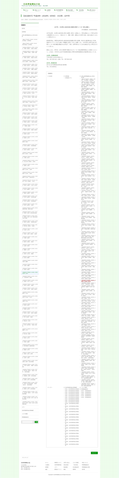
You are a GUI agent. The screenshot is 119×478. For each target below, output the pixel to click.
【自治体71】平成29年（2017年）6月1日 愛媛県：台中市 (88, 324)
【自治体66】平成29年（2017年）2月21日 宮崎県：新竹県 (88, 309)
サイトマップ (25, 457)
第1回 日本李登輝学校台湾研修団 (72, 389)
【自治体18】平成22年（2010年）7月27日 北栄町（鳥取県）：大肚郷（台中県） (88, 149)
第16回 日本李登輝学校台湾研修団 (72, 420)
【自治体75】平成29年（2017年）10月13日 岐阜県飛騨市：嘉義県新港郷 (88, 336)
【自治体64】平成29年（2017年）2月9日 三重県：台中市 (88, 303)
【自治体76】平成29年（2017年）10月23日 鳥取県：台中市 (88, 339)
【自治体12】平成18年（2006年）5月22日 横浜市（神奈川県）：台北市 (88, 127)
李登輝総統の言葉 (86, 467)
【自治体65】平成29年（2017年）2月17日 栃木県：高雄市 (88, 306)
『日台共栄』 (76, 464)
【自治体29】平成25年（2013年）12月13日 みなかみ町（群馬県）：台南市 (88, 185)
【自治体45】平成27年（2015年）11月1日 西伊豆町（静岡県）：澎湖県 (88, 244)
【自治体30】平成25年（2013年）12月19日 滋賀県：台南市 (88, 188)
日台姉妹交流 (76, 467)
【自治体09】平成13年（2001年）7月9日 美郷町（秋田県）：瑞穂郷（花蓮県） (88, 116)
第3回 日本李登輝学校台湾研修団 (72, 392)
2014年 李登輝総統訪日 (86, 395)
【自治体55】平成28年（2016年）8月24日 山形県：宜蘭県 (88, 275)
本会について (85, 462)
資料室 (74, 469)
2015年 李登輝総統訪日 (86, 397)
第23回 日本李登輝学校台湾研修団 (72, 439)
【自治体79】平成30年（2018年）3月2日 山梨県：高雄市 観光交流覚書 (88, 349)
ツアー (50, 387)
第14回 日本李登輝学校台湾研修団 (72, 415)
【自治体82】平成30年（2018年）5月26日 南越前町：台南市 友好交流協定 (88, 360)
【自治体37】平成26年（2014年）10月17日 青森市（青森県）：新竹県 (88, 213)
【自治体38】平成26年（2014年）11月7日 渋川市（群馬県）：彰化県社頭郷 (88, 217)
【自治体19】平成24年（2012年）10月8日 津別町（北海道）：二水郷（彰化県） (88, 153)
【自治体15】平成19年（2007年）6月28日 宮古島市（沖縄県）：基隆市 (88, 139)
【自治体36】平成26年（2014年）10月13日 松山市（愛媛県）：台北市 (88, 209)
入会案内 (47, 464)
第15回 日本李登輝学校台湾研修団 (72, 418)
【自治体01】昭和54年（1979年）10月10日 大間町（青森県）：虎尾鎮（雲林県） (88, 85)
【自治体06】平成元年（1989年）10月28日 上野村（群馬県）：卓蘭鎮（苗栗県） (88, 104)
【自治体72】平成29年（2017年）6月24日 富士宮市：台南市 (88, 327)
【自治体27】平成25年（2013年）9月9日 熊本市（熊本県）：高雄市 (88, 179)
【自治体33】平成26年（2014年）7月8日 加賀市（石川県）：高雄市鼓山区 (88, 198)
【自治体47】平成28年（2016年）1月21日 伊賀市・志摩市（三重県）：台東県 (88, 250)
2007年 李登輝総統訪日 (86, 390)
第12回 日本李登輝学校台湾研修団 (72, 409)
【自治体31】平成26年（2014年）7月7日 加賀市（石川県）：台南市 (88, 191)
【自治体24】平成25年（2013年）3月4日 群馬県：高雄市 (88, 169)
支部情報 (67, 76)
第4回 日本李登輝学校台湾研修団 (72, 393)
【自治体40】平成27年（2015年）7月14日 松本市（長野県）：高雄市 (88, 225)
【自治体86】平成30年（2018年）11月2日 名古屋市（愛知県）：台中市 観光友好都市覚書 (88, 377)
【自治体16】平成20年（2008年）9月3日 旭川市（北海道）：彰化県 (88, 143)
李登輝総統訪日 (84, 389)
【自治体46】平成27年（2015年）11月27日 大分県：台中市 (88, 248)
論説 (46, 469)
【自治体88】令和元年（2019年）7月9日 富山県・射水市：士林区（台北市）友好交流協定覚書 (88, 384)
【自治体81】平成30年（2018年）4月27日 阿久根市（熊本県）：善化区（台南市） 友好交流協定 (88, 356)
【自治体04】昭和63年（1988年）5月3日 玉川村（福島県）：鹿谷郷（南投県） (88, 97)
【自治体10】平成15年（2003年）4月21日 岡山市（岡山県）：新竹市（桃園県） (88, 120)
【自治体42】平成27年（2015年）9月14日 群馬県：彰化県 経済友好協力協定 (88, 232)
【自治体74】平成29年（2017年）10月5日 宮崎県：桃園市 (88, 333)
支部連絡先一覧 (68, 77)
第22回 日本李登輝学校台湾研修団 (72, 437)
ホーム (46, 462)
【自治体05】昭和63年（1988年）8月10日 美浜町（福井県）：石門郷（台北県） (88, 101)
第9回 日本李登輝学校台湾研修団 (72, 401)
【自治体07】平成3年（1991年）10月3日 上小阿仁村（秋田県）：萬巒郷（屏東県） (88, 108)
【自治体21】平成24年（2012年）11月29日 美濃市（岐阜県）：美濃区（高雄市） (88, 160)
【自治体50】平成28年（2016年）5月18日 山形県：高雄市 (88, 261)
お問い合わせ (66, 462)
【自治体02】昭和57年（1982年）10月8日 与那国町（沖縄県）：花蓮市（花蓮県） (88, 89)
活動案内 (50, 73)
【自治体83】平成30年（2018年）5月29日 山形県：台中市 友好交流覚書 (88, 364)
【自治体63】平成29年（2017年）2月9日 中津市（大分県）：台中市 (88, 300)
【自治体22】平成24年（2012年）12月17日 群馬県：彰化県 (88, 163)
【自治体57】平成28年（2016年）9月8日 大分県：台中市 (88, 281)
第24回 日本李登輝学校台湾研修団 (72, 442)
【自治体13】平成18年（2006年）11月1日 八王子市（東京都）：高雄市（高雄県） (88, 131)
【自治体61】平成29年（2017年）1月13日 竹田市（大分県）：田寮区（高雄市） (88, 294)
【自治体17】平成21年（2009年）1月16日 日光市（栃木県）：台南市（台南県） (88, 146)
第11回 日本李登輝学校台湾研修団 (72, 407)
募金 (65, 469)
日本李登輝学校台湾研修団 (71, 387)
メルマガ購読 (84, 387)
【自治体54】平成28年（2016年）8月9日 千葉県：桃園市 (88, 273)
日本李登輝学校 (57, 464)
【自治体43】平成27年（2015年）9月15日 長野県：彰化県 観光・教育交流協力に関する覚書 (88, 236)
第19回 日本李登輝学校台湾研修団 (72, 428)
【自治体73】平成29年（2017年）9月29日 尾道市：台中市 (88, 330)
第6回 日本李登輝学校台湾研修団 (72, 397)
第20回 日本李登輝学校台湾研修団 (72, 431)
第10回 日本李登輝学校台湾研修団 (72, 404)
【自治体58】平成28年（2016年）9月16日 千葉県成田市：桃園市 (88, 283)
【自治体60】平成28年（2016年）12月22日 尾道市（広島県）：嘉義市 (88, 290)
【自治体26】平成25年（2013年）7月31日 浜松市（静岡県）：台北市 (88, 176)
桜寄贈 (46, 467)
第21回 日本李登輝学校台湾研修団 (72, 434)
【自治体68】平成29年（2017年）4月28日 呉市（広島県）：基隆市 (88, 315)
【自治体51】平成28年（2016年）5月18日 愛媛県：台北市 (88, 263)
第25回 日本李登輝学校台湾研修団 (72, 445)
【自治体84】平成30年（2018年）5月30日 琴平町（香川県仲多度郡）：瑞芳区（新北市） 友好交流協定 (88, 369)
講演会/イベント (58, 469)
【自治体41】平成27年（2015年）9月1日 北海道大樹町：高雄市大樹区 (88, 229)
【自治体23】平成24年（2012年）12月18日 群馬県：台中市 (88, 166)
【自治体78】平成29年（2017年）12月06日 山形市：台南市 (88, 346)
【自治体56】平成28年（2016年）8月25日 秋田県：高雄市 (88, 278)
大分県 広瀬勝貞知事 (52, 55)
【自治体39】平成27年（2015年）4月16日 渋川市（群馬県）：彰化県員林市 (88, 221)
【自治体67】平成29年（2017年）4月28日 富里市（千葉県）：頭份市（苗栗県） (88, 312)
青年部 (50, 76)
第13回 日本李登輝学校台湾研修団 (72, 412)
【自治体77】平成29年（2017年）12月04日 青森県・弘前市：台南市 (88, 342)
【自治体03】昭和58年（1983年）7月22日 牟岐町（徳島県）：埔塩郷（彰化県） (88, 93)
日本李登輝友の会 (58, 474)
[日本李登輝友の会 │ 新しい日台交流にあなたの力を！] (34, 4)
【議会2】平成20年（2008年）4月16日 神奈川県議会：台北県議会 (88, 82)
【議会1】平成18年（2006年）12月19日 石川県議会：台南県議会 (88, 80)
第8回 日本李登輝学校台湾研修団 (72, 400)
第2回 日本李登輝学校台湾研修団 (72, 390)
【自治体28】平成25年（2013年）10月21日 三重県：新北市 (88, 182)
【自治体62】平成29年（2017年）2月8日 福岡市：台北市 (88, 298)
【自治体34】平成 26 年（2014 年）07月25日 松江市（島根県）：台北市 (87, 202)
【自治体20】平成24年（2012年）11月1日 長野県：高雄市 (88, 157)
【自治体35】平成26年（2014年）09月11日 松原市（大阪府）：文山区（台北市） (88, 206)
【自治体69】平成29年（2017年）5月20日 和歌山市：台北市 (88, 318)
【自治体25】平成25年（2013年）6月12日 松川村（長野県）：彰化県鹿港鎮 (88, 172)
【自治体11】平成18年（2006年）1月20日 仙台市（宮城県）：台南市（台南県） (88, 124)
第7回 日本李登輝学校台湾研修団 (72, 398)
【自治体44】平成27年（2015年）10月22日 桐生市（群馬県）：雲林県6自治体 (88, 240)
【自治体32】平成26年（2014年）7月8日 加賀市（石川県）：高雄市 (88, 195)
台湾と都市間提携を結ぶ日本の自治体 (88, 77)
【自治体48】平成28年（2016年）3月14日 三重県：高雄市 (88, 254)
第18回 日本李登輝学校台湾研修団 (72, 426)
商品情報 (66, 467)
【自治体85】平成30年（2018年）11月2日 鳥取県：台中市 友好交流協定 (88, 373)
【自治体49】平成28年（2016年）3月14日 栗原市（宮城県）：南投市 (88, 257)
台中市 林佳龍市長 (52, 62)
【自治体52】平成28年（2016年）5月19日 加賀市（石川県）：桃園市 (88, 266)
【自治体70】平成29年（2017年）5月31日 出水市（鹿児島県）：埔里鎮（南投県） (88, 321)
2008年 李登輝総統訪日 (86, 392)
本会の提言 (66, 464)
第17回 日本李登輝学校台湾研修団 (72, 423)
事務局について (57, 462)
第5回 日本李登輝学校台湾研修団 (72, 395)
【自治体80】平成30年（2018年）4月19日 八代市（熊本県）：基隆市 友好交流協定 (88, 352)
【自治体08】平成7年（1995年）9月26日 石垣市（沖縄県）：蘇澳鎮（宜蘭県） (88, 112)
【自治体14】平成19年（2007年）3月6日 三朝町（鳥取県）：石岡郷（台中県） (88, 135)
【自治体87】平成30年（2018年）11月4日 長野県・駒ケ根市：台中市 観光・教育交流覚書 (88, 380)
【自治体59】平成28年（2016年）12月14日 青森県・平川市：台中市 (88, 287)
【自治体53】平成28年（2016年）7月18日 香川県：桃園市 (88, 270)
